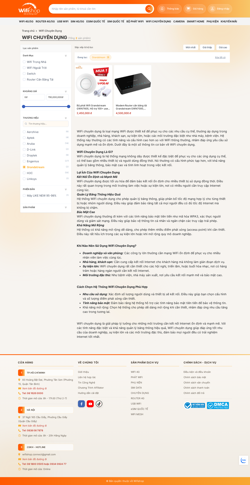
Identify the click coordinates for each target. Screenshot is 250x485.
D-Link (31, 149)
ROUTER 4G (137, 398)
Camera (179, 21)
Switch (31, 73)
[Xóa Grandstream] (108, 57)
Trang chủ (28, 30)
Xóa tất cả (220, 57)
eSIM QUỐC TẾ (139, 408)
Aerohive (33, 132)
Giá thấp (207, 47)
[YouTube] (90, 403)
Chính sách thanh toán (196, 387)
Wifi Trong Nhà (36, 62)
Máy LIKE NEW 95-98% (41, 195)
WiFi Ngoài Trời (37, 67)
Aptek (30, 138)
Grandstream (35, 167)
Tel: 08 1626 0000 (32, 393)
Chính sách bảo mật (195, 377)
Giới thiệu (83, 371)
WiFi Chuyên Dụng (158, 21)
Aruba (31, 143)
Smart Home (195, 21)
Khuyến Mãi (229, 21)
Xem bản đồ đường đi (34, 388)
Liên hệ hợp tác (87, 377)
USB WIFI (136, 403)
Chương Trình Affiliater (91, 387)
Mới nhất (191, 47)
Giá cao (223, 47)
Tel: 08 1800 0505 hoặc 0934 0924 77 (44, 463)
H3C (30, 173)
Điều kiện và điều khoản (197, 371)
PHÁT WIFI (137, 377)
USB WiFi (62, 21)
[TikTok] (99, 403)
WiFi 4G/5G (26, 21)
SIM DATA (136, 387)
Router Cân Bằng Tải (40, 79)
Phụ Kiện (213, 21)
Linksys (32, 179)
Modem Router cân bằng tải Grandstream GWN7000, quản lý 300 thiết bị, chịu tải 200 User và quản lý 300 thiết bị (132, 107)
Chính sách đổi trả (194, 392)
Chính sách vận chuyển (197, 382)
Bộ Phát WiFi (135, 21)
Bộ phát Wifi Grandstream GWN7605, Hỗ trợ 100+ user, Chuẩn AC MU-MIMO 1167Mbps (93, 107)
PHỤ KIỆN (136, 382)
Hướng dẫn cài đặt (88, 392)
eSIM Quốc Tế (95, 21)
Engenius (33, 161)
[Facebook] (81, 403)
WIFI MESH (137, 414)
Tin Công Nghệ (86, 382)
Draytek (32, 155)
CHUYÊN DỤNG (140, 392)
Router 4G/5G (45, 21)
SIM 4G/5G (77, 21)
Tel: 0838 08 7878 (32, 430)
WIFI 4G (135, 371)
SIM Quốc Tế (115, 21)
